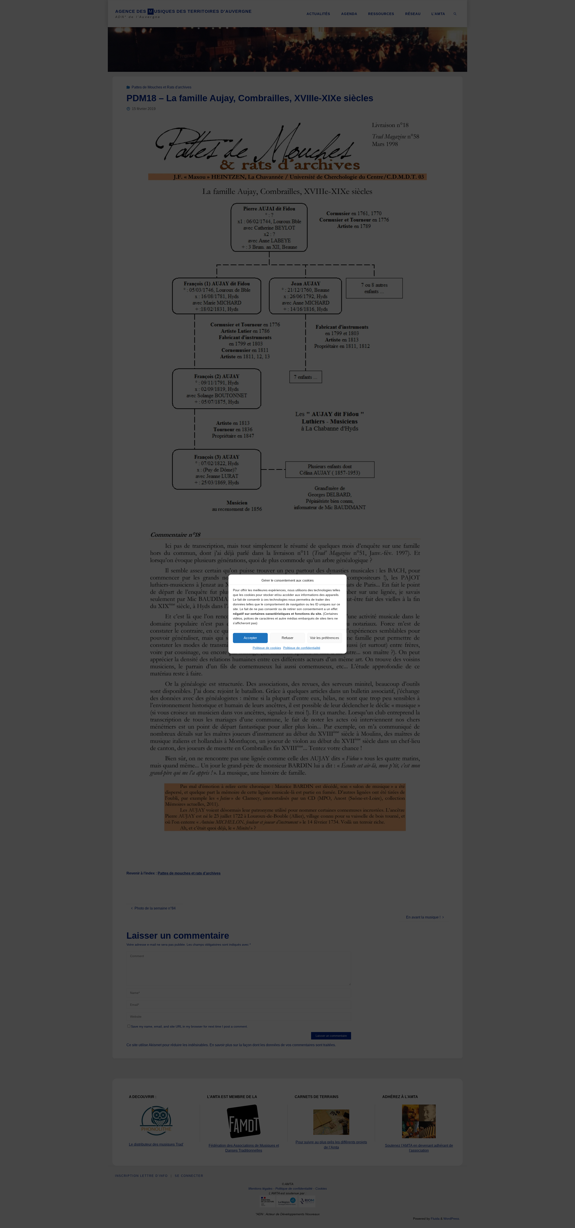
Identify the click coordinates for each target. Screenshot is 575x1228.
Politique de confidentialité (301, 647)
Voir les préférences (324, 638)
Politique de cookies (267, 647)
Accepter (250, 638)
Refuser (287, 638)
